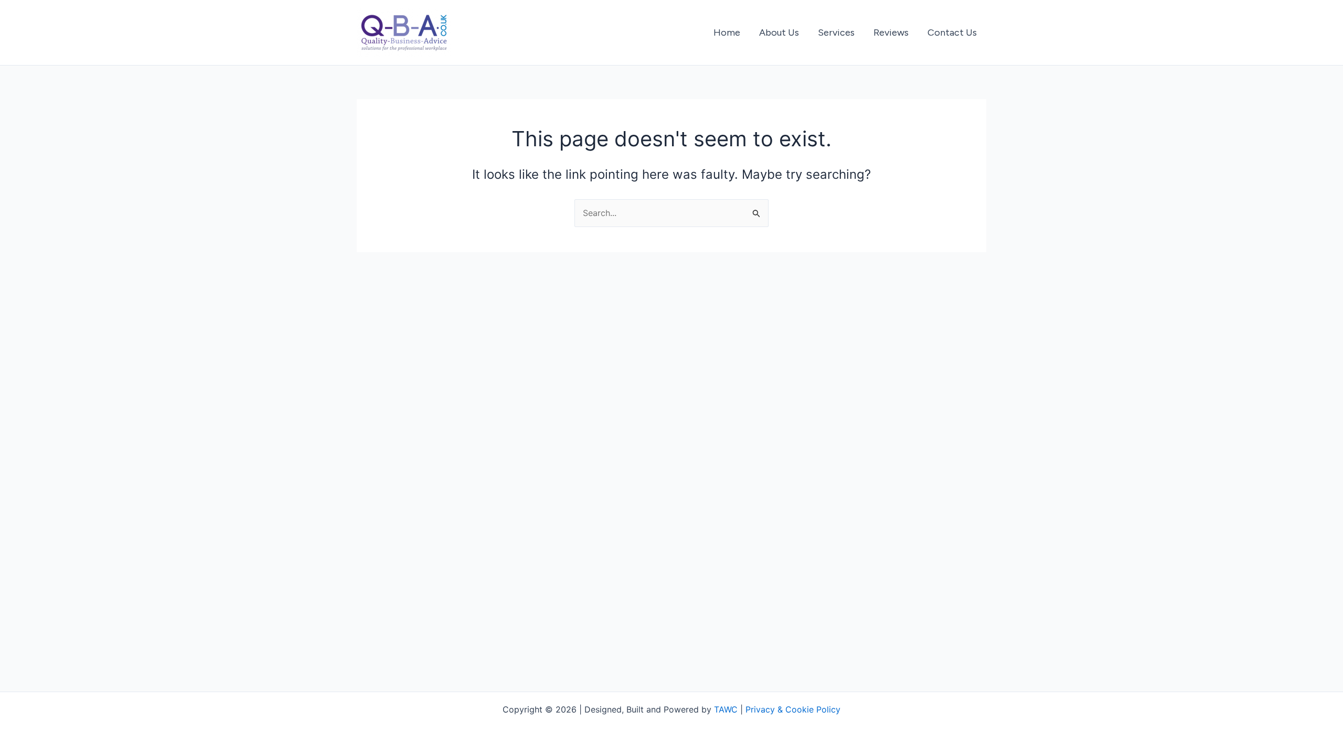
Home (726, 32)
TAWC (726, 709)
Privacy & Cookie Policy (792, 709)
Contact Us (952, 32)
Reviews (891, 32)
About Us (779, 32)
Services (836, 32)
